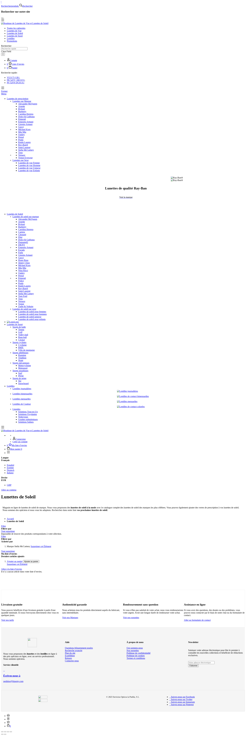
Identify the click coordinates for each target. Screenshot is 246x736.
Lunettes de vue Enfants (29, 170)
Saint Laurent (24, 147)
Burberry (22, 111)
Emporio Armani (25, 122)
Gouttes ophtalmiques (28, 419)
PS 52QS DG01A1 (15, 82)
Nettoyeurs (23, 417)
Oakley (21, 134)
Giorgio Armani (25, 124)
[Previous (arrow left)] (2, 734)
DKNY (21, 245)
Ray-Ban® (23, 145)
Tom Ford (22, 296)
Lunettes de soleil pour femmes (32, 311)
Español (10, 465)
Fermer (4, 91)
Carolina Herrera (25, 114)
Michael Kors (24, 129)
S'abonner (193, 666)
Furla (20, 252)
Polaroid (22, 119)
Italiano (10, 473)
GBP (9, 485)
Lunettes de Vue (14, 31)
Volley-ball (23, 334)
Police (21, 281)
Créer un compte (20, 441)
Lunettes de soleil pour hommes (32, 314)
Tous (20, 152)
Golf (20, 332)
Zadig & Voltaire (25, 306)
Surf (20, 373)
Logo (16, 322)
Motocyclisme (24, 365)
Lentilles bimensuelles (22, 394)
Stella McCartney (26, 150)
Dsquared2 (23, 242)
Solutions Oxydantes (27, 414)
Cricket (21, 340)
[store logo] (24, 23)
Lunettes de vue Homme (29, 165)
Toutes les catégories (16, 28)
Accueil (10, 518)
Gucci (21, 127)
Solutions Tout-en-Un (28, 412)
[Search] (3, 54)
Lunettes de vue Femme (29, 163)
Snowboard (23, 383)
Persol (21, 137)
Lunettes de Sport (15, 36)
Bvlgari (21, 109)
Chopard (22, 234)
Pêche (21, 376)
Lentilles (11, 38)
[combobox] (14, 48)
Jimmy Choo (24, 263)
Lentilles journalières (22, 388)
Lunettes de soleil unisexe (29, 317)
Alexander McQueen (27, 104)
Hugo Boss (23, 260)
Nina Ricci (23, 270)
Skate (20, 360)
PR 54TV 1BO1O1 (16, 80)
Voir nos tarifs (7, 620)
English (10, 467)
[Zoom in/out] (11, 731)
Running (22, 355)
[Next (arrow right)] (5, 734)
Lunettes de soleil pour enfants (32, 319)
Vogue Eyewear (25, 157)
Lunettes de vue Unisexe (29, 168)
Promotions (12, 41)
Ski (19, 381)
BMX (20, 347)
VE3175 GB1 (13, 77)
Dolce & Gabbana (26, 116)
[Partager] (5, 731)
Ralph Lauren (24, 142)
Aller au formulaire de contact (197, 620)
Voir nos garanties (131, 617)
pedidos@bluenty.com (13, 681)
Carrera (21, 232)
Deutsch (10, 470)
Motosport (22, 368)
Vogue (21, 304)
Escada (21, 250)
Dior (20, 237)
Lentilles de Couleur (22, 404)
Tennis (21, 329)
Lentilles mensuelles (22, 399)
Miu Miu (22, 132)
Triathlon (22, 358)
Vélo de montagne (26, 350)
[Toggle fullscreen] (8, 731)
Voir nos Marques (70, 617)
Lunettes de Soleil (15, 33)
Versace (21, 155)
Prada (20, 139)
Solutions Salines (26, 422)
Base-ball (22, 337)
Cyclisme (22, 345)
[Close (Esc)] (2, 731)
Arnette (21, 106)
